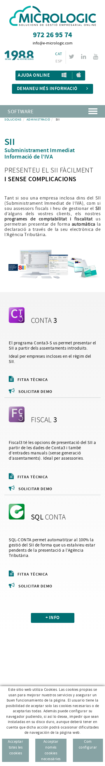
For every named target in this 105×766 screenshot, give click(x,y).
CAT (58, 54)
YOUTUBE (95, 57)
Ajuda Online (34, 75)
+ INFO (53, 618)
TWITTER (71, 57)
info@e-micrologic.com (53, 43)
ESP (58, 61)
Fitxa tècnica (33, 379)
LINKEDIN (83, 57)
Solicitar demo (35, 391)
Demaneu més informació (47, 89)
